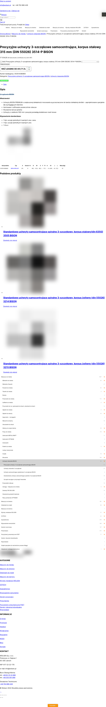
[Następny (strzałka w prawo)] (2, 697)
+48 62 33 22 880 (9, 675)
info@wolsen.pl (5, 5)
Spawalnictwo (95, 27)
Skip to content (5, 1)
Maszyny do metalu (16, 27)
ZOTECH (86, 27)
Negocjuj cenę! (4, 80)
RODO (2, 639)
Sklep (27, 24)
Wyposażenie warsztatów (27, 31)
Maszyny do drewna (30, 27)
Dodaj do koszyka (5, 64)
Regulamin (3, 635)
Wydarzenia (4, 631)
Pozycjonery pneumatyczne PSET (69, 31)
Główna (8, 27)
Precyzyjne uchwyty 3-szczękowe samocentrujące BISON (29, 76)
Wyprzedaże (4, 610)
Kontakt (84, 31)
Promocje (3, 623)
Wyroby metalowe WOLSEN (73, 27)
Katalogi (3, 627)
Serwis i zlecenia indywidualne (11, 607)
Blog (1, 643)
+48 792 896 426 (6, 684)
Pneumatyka (54, 31)
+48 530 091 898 (9, 677)
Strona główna (5, 34)
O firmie (3, 619)
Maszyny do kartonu (58, 27)
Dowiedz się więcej (10, 240)
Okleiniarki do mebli (44, 27)
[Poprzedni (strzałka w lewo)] (0, 697)
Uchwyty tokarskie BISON (36, 34)
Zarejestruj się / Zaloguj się (9, 11)
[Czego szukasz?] (1, 20)
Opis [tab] (5, 84)
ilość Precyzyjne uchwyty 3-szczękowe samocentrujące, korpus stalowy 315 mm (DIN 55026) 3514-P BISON (41, 61)
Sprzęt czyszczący (42, 31)
